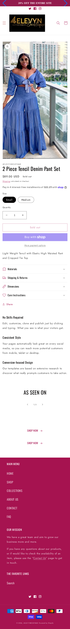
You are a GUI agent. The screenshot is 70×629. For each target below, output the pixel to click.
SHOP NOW (32, 430)
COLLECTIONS (14, 490)
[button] (4, 23)
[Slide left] (27, 404)
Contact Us (39, 558)
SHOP (10, 482)
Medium (26, 199)
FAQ (9, 516)
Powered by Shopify (46, 623)
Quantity (7, 207)
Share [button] (9, 304)
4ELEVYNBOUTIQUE (30, 623)
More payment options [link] (35, 245)
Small (9, 199)
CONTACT (12, 508)
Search (11, 583)
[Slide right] (42, 404)
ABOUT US (12, 499)
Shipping (6, 181)
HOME (10, 473)
